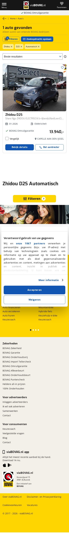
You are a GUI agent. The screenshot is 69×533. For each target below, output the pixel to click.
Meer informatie (49, 280)
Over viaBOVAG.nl (12, 496)
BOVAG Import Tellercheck (17, 361)
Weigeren (34, 299)
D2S (18, 46)
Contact (7, 415)
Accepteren (34, 290)
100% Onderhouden (13, 388)
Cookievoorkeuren (12, 505)
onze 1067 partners (30, 243)
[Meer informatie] (65, 56)
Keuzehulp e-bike (48, 315)
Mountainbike (46, 307)
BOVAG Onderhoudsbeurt (16, 375)
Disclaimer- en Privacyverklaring (44, 496)
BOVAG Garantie (11, 352)
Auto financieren (11, 307)
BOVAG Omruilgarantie (36, 12)
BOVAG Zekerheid (12, 348)
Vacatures (32, 505)
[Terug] (4, 18)
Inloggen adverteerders (15, 401)
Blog (5, 437)
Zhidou (7, 46)
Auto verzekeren (11, 311)
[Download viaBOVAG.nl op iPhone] (4, 465)
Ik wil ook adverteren (14, 406)
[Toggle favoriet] (62, 67)
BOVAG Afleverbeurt (13, 370)
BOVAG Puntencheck (14, 379)
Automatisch (31, 46)
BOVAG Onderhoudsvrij (15, 357)
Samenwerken (10, 410)
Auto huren (9, 315)
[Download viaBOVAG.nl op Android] (10, 465)
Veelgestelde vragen (13, 433)
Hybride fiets (45, 311)
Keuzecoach (9, 319)
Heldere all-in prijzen (14, 384)
